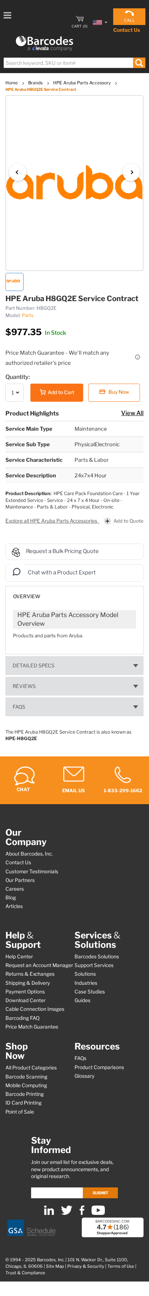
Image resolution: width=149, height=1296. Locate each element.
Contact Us (126, 30)
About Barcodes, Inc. (29, 854)
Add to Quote (129, 521)
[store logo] (44, 43)
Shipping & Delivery (27, 983)
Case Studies (89, 992)
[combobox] (74, 63)
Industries (85, 983)
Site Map (55, 1266)
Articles (14, 906)
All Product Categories (31, 1068)
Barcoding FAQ (22, 1018)
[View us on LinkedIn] (49, 1213)
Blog (10, 897)
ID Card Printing (23, 1103)
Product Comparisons (99, 1067)
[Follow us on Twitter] (66, 1213)
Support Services (94, 965)
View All (132, 413)
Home (12, 82)
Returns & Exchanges (30, 974)
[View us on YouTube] (98, 1213)
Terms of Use (120, 1266)
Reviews (24, 686)
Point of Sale (19, 1112)
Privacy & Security (85, 1266)
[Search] (139, 63)
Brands (36, 82)
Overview (26, 596)
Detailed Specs (34, 665)
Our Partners (20, 880)
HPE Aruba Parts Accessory (82, 82)
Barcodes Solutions (96, 956)
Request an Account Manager (39, 965)
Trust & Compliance (25, 1272)
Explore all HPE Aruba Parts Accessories (51, 521)
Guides (82, 1000)
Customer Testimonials (31, 871)
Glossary (84, 1076)
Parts (28, 315)
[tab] (74, 593)
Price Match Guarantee (31, 1027)
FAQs (19, 707)
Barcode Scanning (26, 1077)
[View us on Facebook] (82, 1213)
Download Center (25, 1000)
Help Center (19, 956)
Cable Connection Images (34, 1009)
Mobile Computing (26, 1085)
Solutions (85, 974)
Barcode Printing (24, 1094)
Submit (100, 1192)
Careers (14, 889)
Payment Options (25, 992)
